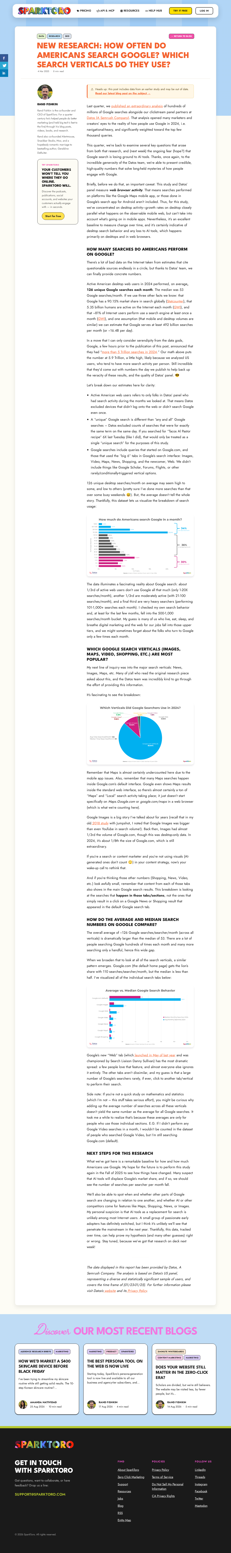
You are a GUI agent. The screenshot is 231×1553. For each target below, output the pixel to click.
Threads (200, 1477)
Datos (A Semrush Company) (108, 117)
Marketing (62, 1351)
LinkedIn (200, 1470)
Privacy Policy (160, 1470)
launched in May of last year (154, 1055)
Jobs (120, 1498)
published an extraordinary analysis (137, 106)
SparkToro (127, 1351)
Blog (120, 1506)
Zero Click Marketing (131, 1477)
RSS (120, 1513)
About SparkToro (128, 1470)
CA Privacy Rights (163, 1496)
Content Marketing (169, 1357)
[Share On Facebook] (4, 58)
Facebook (201, 1491)
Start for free (53, 216)
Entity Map (124, 1520)
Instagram (201, 1484)
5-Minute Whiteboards (171, 1351)
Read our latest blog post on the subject (123, 93)
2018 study (99, 823)
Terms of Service (162, 1477)
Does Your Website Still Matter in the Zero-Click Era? (182, 1372)
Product (111, 1351)
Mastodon (201, 1506)
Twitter (199, 1498)
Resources (124, 1491)
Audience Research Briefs (36, 1351)
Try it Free (180, 10)
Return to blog (181, 36)
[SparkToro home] (44, 10)
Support (123, 1484)
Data (41, 36)
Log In (204, 10)
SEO (67, 36)
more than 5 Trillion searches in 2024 (129, 352)
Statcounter (175, 301)
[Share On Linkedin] (4, 73)
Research (54, 36)
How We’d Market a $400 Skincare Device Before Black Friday (45, 1366)
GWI (177, 307)
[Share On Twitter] (4, 65)
